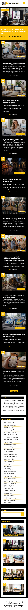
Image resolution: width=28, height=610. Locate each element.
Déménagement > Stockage (10, 447)
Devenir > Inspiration (8, 451)
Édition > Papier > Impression (10, 454)
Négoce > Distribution (8, 488)
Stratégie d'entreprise (8, 497)
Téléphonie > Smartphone (9, 500)
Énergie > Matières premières (10, 458)
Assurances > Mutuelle (9, 430)
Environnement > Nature (9, 459)
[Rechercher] (22, 514)
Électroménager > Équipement (10, 456)
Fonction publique (8, 463)
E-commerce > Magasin (9, 452)
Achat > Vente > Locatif (9, 422)
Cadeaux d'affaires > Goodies (10, 444)
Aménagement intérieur (9, 427)
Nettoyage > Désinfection (9, 490)
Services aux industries (9, 495)
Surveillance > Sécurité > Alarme (11, 498)
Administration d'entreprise (10, 425)
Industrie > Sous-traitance (9, 473)
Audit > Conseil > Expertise (10, 432)
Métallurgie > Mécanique (9, 486)
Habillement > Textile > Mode (10, 469)
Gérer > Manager (7, 468)
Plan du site (17, 603)
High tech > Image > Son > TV (10, 471)
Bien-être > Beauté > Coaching (10, 441)
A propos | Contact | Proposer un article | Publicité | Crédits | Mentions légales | (14, 602)
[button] (23, 3)
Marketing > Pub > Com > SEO (10, 481)
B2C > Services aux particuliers (11, 439)
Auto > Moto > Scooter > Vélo (10, 434)
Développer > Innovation (9, 449)
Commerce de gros (8, 446)
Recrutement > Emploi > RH (10, 492)
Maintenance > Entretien (9, 480)
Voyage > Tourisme (8, 502)
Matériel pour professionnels (10, 483)
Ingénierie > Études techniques (10, 476)
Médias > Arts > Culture (9, 485)
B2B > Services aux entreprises (11, 437)
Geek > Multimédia (8, 466)
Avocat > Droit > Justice (9, 435)
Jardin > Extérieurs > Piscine (10, 478)
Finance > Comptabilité (9, 461)
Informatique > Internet (9, 475)
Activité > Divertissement (9, 424)
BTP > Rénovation (8, 442)
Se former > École (8, 493)
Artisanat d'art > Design (9, 429)
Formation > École (8, 464)
